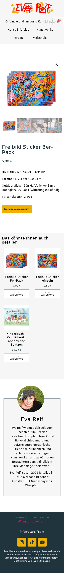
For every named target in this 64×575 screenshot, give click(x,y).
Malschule (40, 38)
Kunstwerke (44, 30)
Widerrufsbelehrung (32, 522)
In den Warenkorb (16, 209)
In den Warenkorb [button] (16, 294)
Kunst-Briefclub (18, 30)
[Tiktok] (32, 542)
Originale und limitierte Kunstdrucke (30, 22)
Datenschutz (22, 517)
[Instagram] (21, 542)
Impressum (41, 517)
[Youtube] (42, 542)
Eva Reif (19, 38)
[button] (56, 64)
